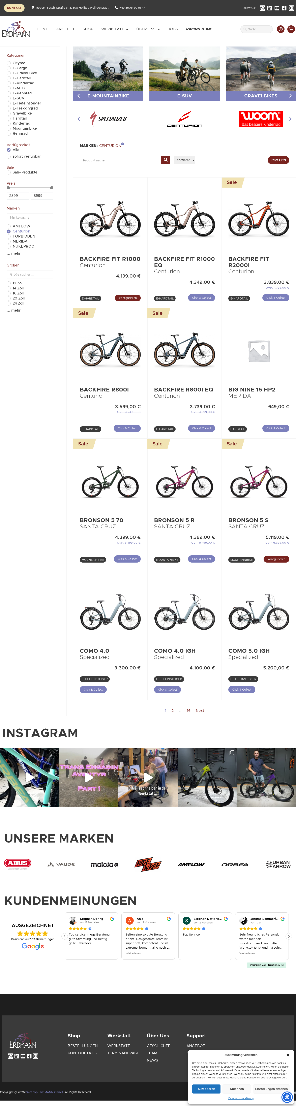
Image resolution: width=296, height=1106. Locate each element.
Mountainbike (93, 560)
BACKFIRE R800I (104, 390)
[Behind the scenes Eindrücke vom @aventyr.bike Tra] (88, 777)
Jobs (173, 29)
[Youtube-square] (276, 8)
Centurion (93, 265)
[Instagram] (291, 8)
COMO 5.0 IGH (249, 651)
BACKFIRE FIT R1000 (110, 259)
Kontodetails (82, 1053)
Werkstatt (112, 29)
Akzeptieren (206, 1089)
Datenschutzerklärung (241, 1098)
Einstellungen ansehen (271, 1089)
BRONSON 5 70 (101, 520)
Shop (88, 29)
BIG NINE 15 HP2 (251, 390)
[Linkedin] (269, 8)
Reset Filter (278, 160)
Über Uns (145, 29)
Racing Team (198, 29)
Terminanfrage (123, 1053)
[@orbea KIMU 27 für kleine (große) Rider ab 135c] (29, 777)
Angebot (65, 29)
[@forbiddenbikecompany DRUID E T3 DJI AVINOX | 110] (207, 777)
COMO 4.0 (94, 651)
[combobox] (256, 29)
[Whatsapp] (262, 8)
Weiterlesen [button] (133, 953)
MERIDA (239, 396)
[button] (288, 1055)
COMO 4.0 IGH (175, 651)
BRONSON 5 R (174, 520)
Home (42, 29)
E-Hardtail (90, 298)
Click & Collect (201, 297)
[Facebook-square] (284, 8)
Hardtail (237, 429)
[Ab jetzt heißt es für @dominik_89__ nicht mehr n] (266, 777)
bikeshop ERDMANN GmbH (44, 1092)
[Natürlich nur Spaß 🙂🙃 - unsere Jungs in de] (148, 777)
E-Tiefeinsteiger (95, 679)
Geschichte (158, 1046)
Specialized (95, 657)
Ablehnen (237, 1089)
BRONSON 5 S (248, 520)
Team (152, 1053)
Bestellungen (83, 1046)
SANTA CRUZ (98, 527)
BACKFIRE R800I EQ (183, 390)
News (152, 1060)
